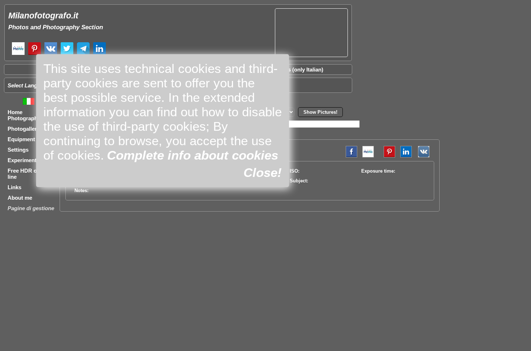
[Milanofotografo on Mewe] (18, 54)
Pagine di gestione (31, 208)
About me (20, 198)
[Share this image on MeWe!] (368, 156)
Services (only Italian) (296, 69)
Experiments (23, 160)
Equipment (21, 139)
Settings (18, 150)
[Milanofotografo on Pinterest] (34, 54)
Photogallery (24, 129)
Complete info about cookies (192, 155)
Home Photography (24, 115)
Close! (262, 172)
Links (14, 187)
